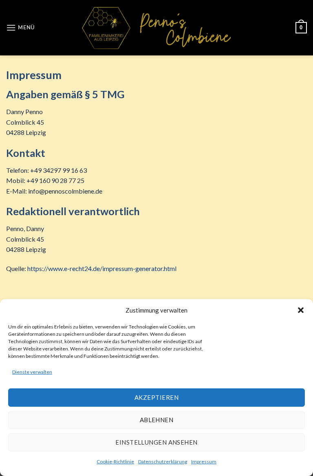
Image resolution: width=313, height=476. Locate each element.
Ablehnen (157, 419)
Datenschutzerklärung (162, 461)
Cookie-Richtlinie (115, 461)
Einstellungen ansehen (156, 442)
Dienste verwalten (32, 372)
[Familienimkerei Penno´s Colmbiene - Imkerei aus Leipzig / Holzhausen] (156, 27)
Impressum (203, 461)
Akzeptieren (156, 397)
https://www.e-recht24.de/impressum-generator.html (101, 268)
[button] (301, 310)
